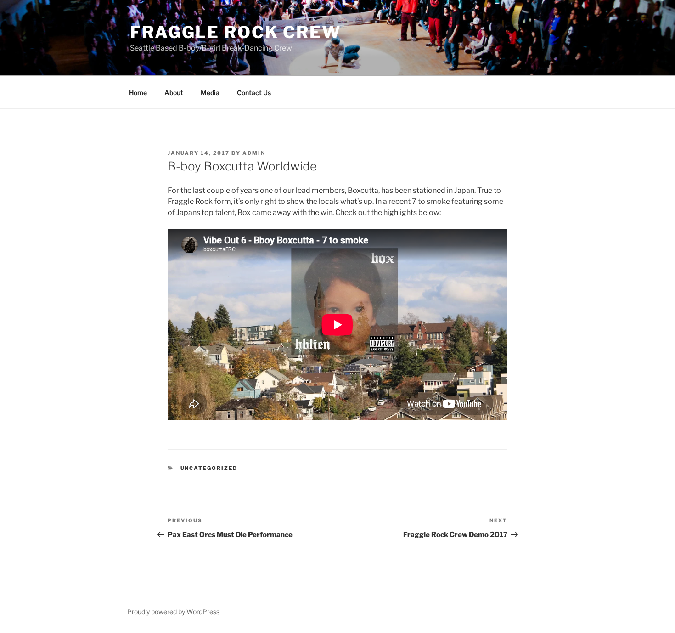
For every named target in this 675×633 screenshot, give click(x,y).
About (173, 92)
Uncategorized (209, 468)
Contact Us (254, 92)
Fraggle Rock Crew (235, 32)
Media (210, 92)
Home (138, 92)
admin (253, 153)
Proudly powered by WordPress (173, 612)
